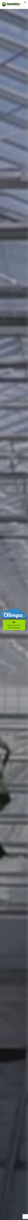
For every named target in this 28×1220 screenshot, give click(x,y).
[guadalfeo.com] (11, 6)
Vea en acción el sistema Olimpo (14, 626)
